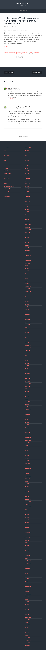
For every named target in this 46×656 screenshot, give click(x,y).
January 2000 (27, 645)
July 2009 (26, 388)
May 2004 (27, 547)
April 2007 (27, 458)
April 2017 (27, 173)
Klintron (14, 26)
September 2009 (28, 383)
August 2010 (27, 355)
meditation (33, 64)
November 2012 (28, 286)
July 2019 (26, 155)
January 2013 (27, 281)
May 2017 (27, 170)
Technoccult (23, 3)
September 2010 (28, 352)
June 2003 (27, 576)
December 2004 (28, 530)
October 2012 (27, 288)
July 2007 (26, 450)
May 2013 (27, 270)
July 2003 (26, 573)
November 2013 (28, 255)
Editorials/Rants (7, 152)
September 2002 (28, 594)
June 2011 (27, 329)
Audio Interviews (7, 147)
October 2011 (27, 319)
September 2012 (28, 291)
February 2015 (27, 216)
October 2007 (27, 442)
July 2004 (26, 542)
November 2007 (28, 440)
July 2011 (26, 327)
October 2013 (27, 258)
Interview (6, 163)
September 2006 (28, 476)
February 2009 (27, 401)
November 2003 (28, 563)
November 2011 (28, 317)
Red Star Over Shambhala (34, 52)
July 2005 (26, 512)
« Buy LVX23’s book (9, 72)
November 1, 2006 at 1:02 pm (14, 109)
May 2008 (27, 424)
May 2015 (27, 209)
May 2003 (27, 578)
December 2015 (28, 191)
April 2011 (27, 335)
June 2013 (27, 268)
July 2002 (26, 599)
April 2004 (27, 550)
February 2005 (27, 524)
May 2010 (27, 363)
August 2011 (27, 324)
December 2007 (28, 437)
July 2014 (26, 234)
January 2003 (27, 583)
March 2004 (27, 553)
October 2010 (27, 350)
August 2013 (27, 263)
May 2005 (27, 517)
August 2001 (27, 624)
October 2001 (27, 619)
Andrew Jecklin (21, 64)
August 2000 (27, 642)
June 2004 (27, 545)
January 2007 (27, 465)
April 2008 (27, 427)
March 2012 (27, 306)
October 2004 (27, 535)
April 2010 (27, 365)
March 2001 (27, 635)
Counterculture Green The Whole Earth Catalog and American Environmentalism (21, 53)
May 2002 (27, 604)
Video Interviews (7, 196)
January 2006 (27, 496)
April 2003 (27, 581)
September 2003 (28, 568)
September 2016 (28, 181)
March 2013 (27, 276)
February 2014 (27, 247)
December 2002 (28, 586)
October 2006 (27, 473)
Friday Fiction (27, 64)
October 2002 (27, 591)
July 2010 (26, 358)
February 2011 (27, 340)
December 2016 (28, 175)
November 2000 (28, 640)
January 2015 (27, 219)
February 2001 (27, 637)
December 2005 (28, 499)
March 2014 (27, 245)
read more (6, 46)
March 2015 (27, 214)
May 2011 (27, 332)
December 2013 (28, 252)
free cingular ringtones (13, 88)
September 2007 (28, 445)
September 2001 (28, 622)
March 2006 (27, 491)
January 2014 (27, 250)
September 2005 (28, 506)
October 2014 (27, 227)
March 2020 (27, 150)
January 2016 (27, 188)
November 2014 (28, 224)
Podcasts (5, 183)
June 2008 (27, 422)
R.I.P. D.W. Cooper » (37, 72)
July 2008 (26, 419)
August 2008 (27, 417)
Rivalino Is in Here (7, 188)
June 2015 (27, 206)
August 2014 (27, 232)
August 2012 (27, 293)
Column (5, 150)
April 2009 (27, 396)
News (5, 175)
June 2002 (27, 601)
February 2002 (27, 612)
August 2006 (27, 478)
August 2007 (27, 447)
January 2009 (27, 404)
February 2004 (27, 555)
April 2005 (27, 519)
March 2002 (27, 609)
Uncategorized (11, 64)
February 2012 (27, 309)
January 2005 (27, 527)
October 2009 (27, 381)
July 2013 (26, 265)
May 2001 (27, 630)
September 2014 (28, 229)
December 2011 (28, 314)
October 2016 (27, 178)
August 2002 (27, 596)
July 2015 (26, 204)
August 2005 (27, 509)
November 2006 (28, 470)
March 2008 (27, 429)
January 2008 (27, 435)
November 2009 (28, 378)
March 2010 (27, 368)
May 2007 (27, 455)
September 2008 (28, 414)
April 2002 (27, 606)
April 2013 (27, 273)
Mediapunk (6, 168)
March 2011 (27, 337)
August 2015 (27, 201)
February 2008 (27, 432)
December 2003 (28, 560)
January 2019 (27, 157)
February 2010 (27, 370)
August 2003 (27, 571)
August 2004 (27, 540)
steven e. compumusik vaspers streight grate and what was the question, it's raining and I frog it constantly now (23, 107)
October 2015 (27, 196)
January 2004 (27, 558)
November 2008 (28, 409)
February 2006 (27, 494)
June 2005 (27, 514)
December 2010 (28, 345)
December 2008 (28, 406)
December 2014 (28, 222)
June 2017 (27, 168)
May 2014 (27, 240)
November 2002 (28, 588)
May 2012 (27, 301)
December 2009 (28, 376)
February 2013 (27, 278)
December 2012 (28, 283)
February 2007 (27, 463)
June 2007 (27, 453)
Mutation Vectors (7, 173)
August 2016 (27, 183)
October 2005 (27, 504)
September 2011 (28, 322)
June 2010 (27, 360)
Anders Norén (36, 653)
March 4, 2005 (7, 26)
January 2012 (27, 311)
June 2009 (27, 391)
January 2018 (27, 163)
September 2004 (28, 537)
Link (4, 165)
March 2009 (27, 399)
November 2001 (28, 617)
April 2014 (27, 242)
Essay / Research (7, 155)
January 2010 (27, 373)
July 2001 (26, 627)
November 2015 (28, 193)
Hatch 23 (5, 157)
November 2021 (28, 147)
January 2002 (27, 614)
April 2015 (27, 211)
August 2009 (27, 386)
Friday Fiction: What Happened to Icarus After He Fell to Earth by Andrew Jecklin (21, 20)
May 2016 (27, 186)
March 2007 (27, 460)
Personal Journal (7, 181)
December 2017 (28, 165)
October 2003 (27, 565)
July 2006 (26, 481)
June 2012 (27, 299)
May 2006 (27, 486)
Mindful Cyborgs (7, 170)
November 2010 (28, 347)
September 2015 (28, 199)
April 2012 (27, 304)
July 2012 (26, 296)
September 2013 (28, 260)
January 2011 (27, 342)
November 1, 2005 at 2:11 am (14, 89)
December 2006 (28, 468)
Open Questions (7, 178)
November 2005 (28, 501)
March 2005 (27, 522)
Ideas (5, 160)
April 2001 (27, 632)
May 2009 (27, 393)
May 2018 (27, 160)
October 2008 (27, 411)
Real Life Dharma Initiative (9, 186)
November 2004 (28, 532)
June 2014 (27, 237)
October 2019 (27, 152)
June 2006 (27, 483)
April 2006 (27, 488)
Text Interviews (7, 191)
